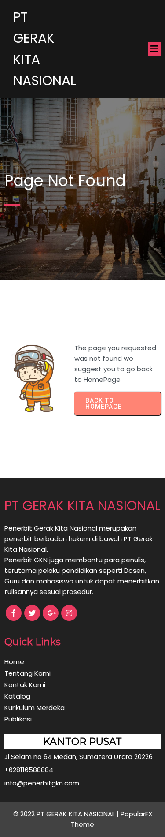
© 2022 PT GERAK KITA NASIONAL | (67, 813)
